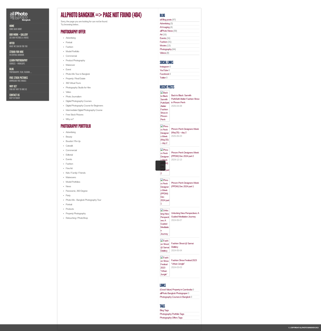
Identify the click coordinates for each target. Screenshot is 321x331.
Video (68, 92)
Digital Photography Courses (78, 101)
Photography (166, 49)
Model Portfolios (73, 181)
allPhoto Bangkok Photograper (173, 293)
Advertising (71, 37)
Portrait (69, 42)
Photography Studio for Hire (78, 87)
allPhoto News (166, 30)
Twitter (163, 77)
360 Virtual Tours (73, 83)
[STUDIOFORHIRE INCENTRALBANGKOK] (27, 53)
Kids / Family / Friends (75, 172)
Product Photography (75, 60)
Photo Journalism (73, 96)
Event (68, 69)
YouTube (164, 70)
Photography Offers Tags (171, 317)
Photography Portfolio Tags (172, 314)
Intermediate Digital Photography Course (84, 110)
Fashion (69, 46)
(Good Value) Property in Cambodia (176, 289)
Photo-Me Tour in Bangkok (78, 74)
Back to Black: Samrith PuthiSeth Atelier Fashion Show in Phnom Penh (185, 99)
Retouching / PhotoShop (77, 218)
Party (68, 195)
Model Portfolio (72, 51)
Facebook (164, 74)
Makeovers (71, 177)
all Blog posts (166, 19)
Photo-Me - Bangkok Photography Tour (83, 200)
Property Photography (76, 213)
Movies (163, 45)
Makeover (70, 65)
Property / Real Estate (75, 78)
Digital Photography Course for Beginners (84, 105)
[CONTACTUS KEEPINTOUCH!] (27, 96)
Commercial (71, 56)
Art (161, 34)
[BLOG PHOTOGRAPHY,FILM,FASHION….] (27, 70)
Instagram (164, 66)
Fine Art (69, 168)
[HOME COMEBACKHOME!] (27, 27)
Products (70, 209)
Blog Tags (164, 310)
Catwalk (69, 145)
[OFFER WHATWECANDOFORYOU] (27, 45)
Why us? (70, 119)
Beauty (69, 136)
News (68, 186)
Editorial (69, 154)
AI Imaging (165, 27)
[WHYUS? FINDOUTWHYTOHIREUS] (27, 88)
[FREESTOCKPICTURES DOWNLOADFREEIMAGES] (27, 79)
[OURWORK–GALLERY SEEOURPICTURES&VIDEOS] (27, 36)
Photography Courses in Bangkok (175, 297)
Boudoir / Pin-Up (73, 141)
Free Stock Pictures (74, 114)
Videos (163, 53)
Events (69, 159)
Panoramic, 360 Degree (76, 191)
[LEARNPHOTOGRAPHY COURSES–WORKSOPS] (27, 62)
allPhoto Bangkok (307, 327)
